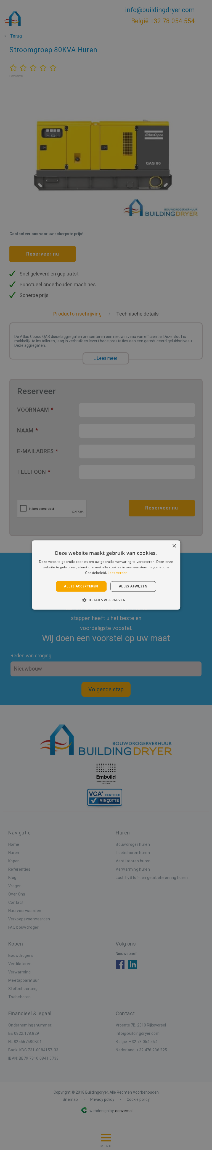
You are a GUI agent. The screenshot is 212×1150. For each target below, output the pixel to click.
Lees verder (117, 572)
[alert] (106, 575)
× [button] (174, 546)
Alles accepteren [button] (81, 586)
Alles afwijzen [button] (133, 586)
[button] (106, 600)
